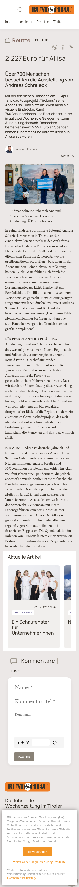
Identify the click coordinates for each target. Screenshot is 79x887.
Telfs (57, 21)
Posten (24, 757)
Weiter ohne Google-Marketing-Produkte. (39, 862)
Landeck (25, 21)
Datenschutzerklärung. (21, 878)
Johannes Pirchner (26, 149)
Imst (9, 21)
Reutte (42, 21)
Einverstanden (37, 852)
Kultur (41, 40)
